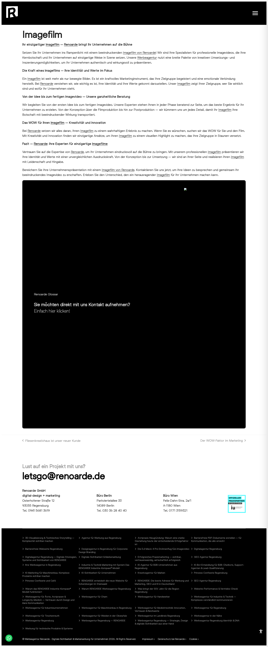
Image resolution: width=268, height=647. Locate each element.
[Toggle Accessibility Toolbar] (261, 631)
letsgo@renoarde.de (63, 475)
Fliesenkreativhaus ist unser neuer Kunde (51, 441)
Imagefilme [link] (100, 144)
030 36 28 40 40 (114, 510)
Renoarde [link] (71, 44)
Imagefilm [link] (52, 44)
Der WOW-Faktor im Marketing (221, 441)
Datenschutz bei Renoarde (171, 639)
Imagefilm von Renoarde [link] (139, 52)
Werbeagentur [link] (147, 57)
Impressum (147, 639)
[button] (255, 13)
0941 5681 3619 (39, 510)
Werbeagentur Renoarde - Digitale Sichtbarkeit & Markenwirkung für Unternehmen (66, 639)
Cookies (193, 639)
